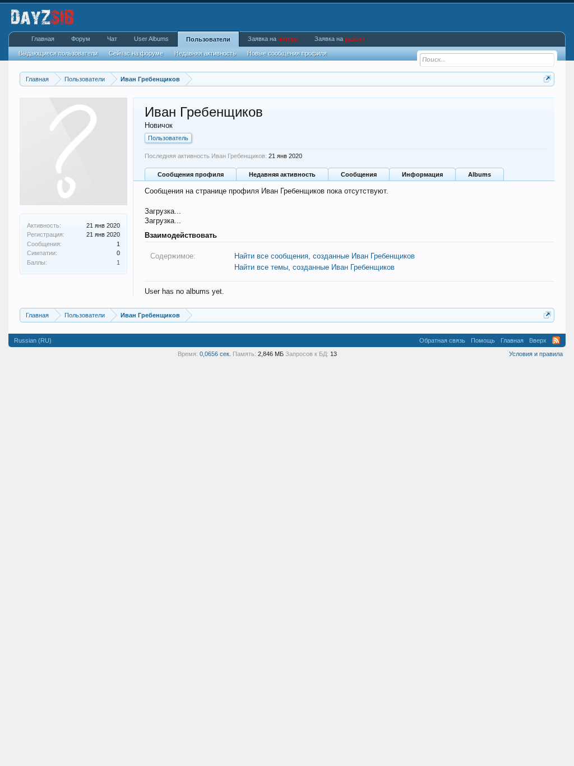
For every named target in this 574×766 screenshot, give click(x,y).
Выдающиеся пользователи (58, 53)
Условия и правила (536, 353)
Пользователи (208, 39)
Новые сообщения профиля (287, 53)
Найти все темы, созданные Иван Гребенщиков (314, 267)
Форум (80, 38)
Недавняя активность (282, 174)
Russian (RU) (33, 340)
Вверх (538, 340)
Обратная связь (442, 340)
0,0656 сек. (215, 353)
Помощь (483, 340)
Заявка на (273, 38)
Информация (422, 174)
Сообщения (359, 174)
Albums (479, 174)
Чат (112, 38)
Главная (42, 38)
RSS (556, 340)
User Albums (151, 38)
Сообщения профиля (191, 174)
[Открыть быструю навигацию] (547, 78)
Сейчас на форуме (136, 53)
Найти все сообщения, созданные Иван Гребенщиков (324, 256)
